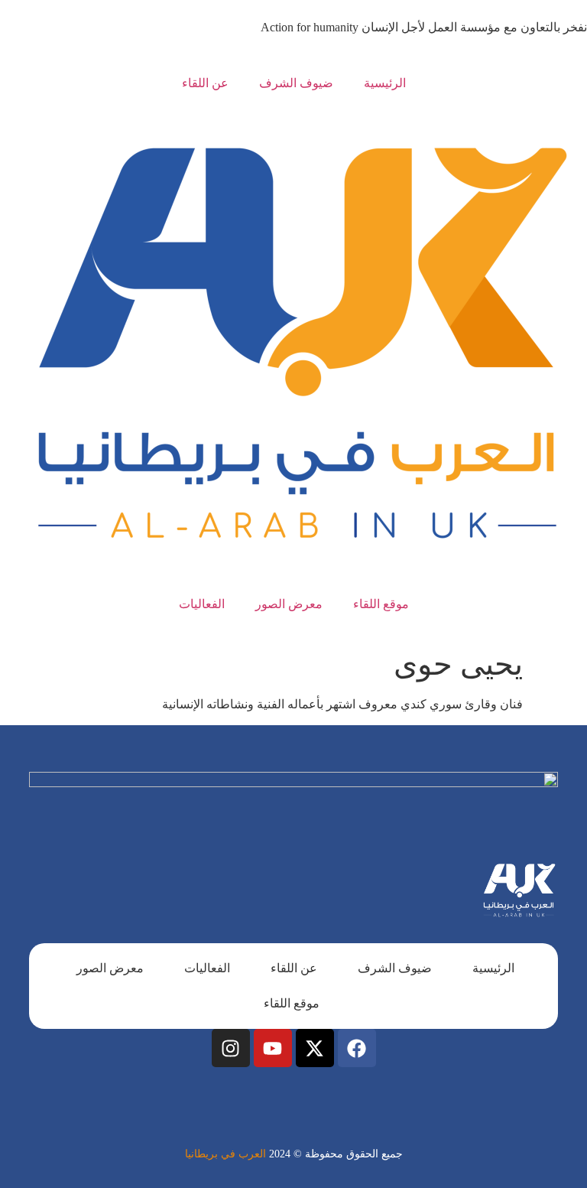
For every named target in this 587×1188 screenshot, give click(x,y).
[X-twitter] (315, 1048)
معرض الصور (289, 603)
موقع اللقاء (381, 603)
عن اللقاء (205, 83)
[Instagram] (231, 1048)
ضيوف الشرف (296, 83)
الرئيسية (385, 83)
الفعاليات (202, 603)
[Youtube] (273, 1048)
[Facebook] (357, 1048)
